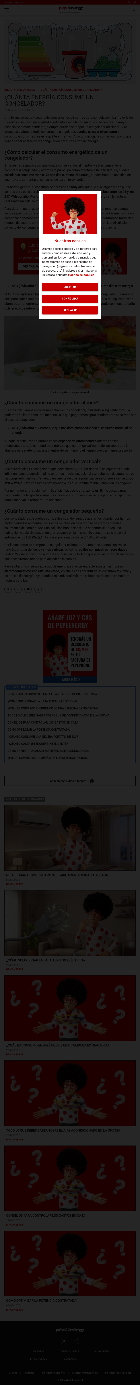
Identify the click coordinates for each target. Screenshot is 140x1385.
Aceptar (70, 287)
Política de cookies (81, 275)
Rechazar (70, 310)
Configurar (70, 298)
